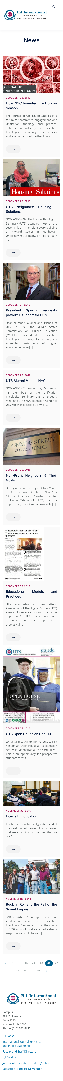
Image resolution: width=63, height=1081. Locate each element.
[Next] (46, 971)
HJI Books (8, 1036)
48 (17, 970)
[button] (54, 7)
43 (26, 963)
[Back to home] (26, 15)
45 (41, 963)
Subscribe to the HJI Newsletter (22, 1069)
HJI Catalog (9, 1057)
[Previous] (6, 963)
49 (25, 970)
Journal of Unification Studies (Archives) (27, 1063)
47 (56, 963)
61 (38, 970)
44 (33, 963)
